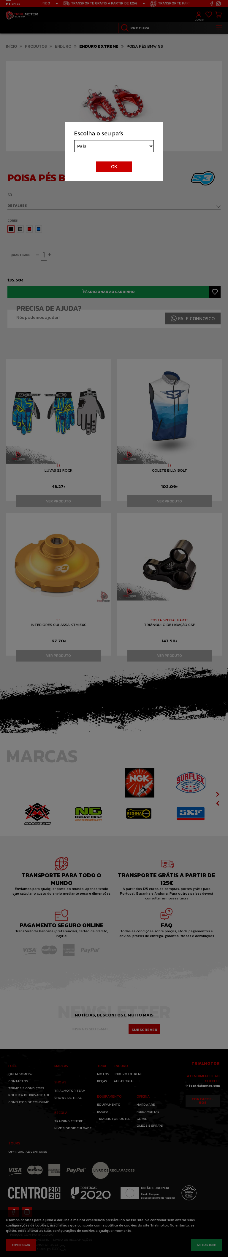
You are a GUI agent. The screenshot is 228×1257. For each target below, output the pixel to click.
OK (114, 166)
